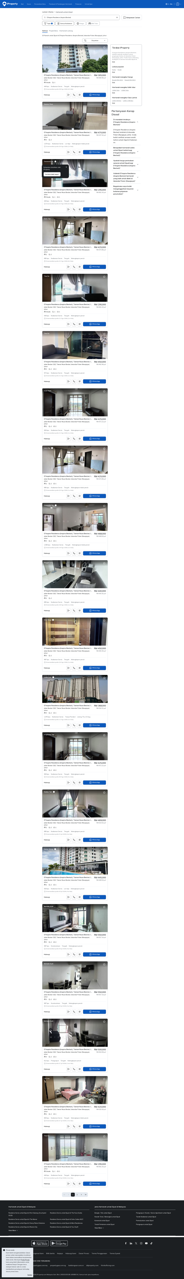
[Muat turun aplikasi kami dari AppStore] (40, 1243)
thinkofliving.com (107, 1265)
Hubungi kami (70, 1253)
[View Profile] (48, 47)
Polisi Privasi (25, 1260)
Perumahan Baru (40, 4)
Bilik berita (50, 1253)
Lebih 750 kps (116, 100)
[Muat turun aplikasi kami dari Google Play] (59, 1243)
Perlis (114, 69)
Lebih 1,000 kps (128, 100)
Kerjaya (60, 1253)
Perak (119, 69)
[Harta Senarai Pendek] (104, 47)
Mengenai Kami (37, 1253)
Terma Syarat (115, 1253)
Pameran (78, 4)
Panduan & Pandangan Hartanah (60, 4)
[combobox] (81, 17)
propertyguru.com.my (39, 1265)
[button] (45, 31)
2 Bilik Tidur (125, 90)
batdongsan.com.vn (76, 1265)
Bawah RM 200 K (117, 80)
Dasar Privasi (84, 1253)
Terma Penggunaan (99, 1253)
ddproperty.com (92, 1265)
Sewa (29, 4)
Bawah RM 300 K (130, 80)
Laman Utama (47, 12)
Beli (22, 4)
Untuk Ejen (88, 4)
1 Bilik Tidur (115, 90)
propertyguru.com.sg (58, 1265)
